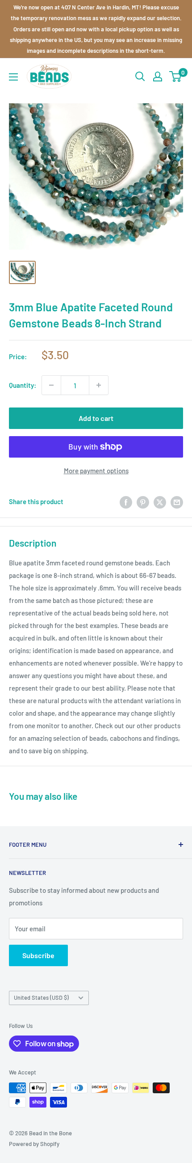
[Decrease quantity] (51, 385)
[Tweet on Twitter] (160, 501)
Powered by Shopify (34, 1143)
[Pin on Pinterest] (143, 501)
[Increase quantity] (98, 385)
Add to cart (96, 418)
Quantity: (22, 385)
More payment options (96, 471)
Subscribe (38, 955)
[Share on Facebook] (126, 501)
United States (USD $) (41, 997)
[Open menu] (13, 77)
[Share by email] (177, 501)
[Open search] (140, 76)
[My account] (157, 76)
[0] (175, 76)
